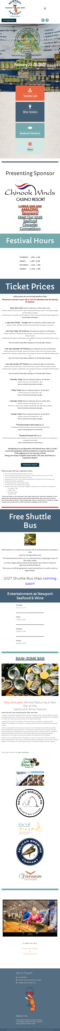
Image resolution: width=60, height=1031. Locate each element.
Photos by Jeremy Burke (30, 948)
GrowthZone (50, 1030)
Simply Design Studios (30, 954)
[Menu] (45, 8)
